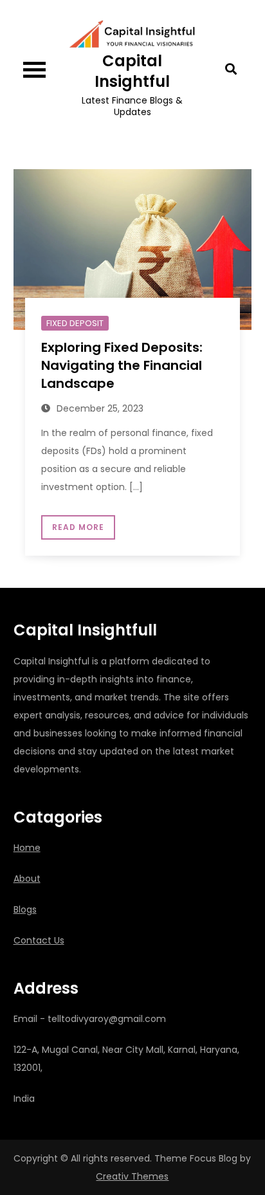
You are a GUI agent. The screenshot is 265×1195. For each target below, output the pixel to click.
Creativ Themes (132, 1176)
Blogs (25, 909)
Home (27, 847)
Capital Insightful (132, 70)
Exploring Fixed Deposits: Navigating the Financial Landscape (122, 365)
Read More (78, 527)
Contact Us (39, 940)
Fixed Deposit (75, 323)
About (27, 878)
